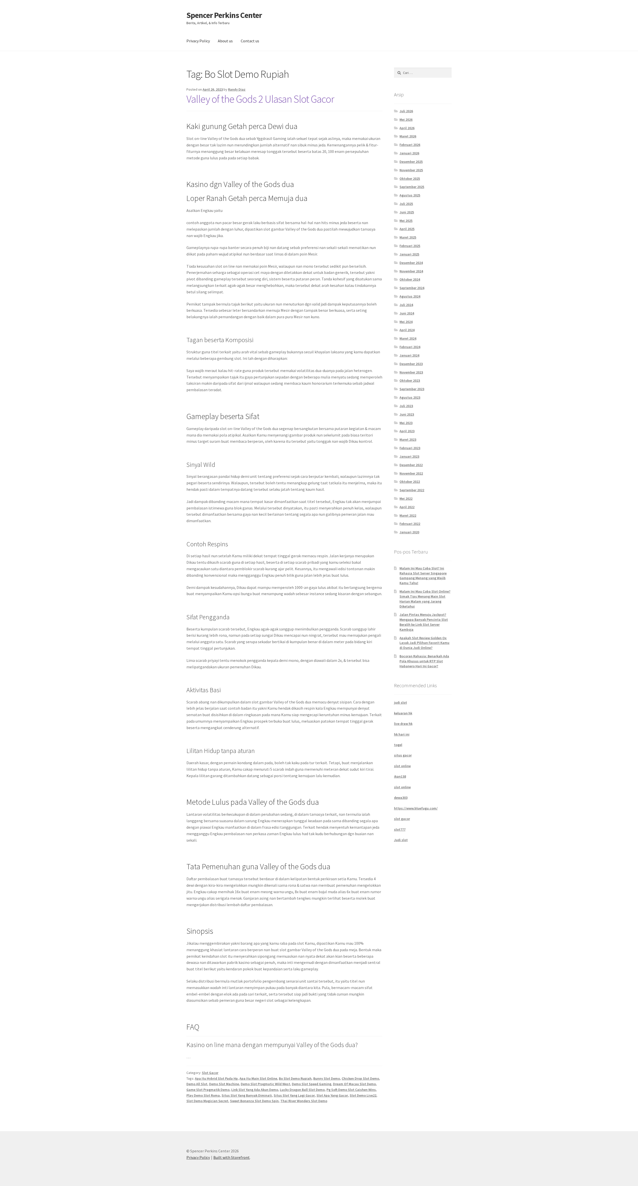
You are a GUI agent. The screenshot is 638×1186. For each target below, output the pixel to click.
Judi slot (401, 840)
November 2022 (411, 473)
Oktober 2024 (409, 279)
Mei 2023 (405, 423)
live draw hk (403, 723)
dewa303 (400, 797)
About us (225, 40)
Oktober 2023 (409, 380)
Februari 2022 (409, 523)
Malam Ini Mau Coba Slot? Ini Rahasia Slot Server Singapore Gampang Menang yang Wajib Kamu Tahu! (423, 575)
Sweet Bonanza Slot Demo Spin (254, 1101)
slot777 (399, 829)
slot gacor (402, 818)
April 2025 (406, 229)
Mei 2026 (405, 119)
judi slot (400, 702)
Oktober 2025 (409, 178)
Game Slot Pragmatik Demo (208, 1089)
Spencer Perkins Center (224, 15)
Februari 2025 (409, 246)
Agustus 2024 (409, 296)
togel (398, 745)
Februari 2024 (409, 347)
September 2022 (411, 490)
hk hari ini (401, 734)
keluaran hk (403, 713)
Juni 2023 (406, 414)
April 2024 (406, 330)
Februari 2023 (409, 448)
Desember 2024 (411, 262)
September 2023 (411, 389)
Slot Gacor (210, 1072)
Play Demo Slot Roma (203, 1095)
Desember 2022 (411, 465)
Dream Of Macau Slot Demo (354, 1084)
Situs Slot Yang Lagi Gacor (294, 1095)
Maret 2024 (407, 338)
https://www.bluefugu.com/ (416, 808)
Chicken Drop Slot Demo (360, 1078)
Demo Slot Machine (224, 1084)
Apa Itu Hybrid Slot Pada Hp (216, 1078)
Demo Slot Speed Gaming (311, 1084)
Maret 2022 (407, 515)
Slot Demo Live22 (363, 1095)
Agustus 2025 (409, 195)
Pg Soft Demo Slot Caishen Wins (351, 1089)
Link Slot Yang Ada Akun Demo (254, 1089)
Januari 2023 (409, 456)
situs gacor (403, 755)
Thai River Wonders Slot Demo (303, 1101)
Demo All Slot (196, 1084)
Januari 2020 (409, 532)
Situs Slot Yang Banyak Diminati (247, 1095)
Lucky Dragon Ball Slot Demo (302, 1089)
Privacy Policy (198, 40)
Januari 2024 (409, 355)
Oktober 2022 (409, 481)
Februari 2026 (409, 144)
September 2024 (411, 288)
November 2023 (411, 372)
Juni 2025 (406, 212)
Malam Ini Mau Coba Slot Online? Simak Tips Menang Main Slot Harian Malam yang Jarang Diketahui (424, 598)
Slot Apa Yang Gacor (332, 1095)
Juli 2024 (406, 305)
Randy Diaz (236, 89)
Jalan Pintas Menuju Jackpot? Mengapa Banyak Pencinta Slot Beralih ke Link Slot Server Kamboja (423, 621)
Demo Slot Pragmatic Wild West (265, 1084)
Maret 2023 (407, 439)
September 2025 (411, 187)
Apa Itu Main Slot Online (258, 1078)
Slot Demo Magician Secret (207, 1101)
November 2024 (411, 271)
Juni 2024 (406, 313)
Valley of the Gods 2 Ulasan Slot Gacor (260, 98)
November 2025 (411, 170)
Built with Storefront (231, 1157)
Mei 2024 (405, 321)
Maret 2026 (407, 136)
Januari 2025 (409, 254)
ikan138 (400, 776)
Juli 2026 (406, 111)
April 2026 (406, 128)
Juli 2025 (406, 203)
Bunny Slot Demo (326, 1078)
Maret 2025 (407, 237)
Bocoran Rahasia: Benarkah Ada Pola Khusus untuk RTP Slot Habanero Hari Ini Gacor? (424, 661)
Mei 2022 (405, 498)
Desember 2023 (411, 364)
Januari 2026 (409, 153)
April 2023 (406, 431)
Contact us (250, 40)
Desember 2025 (411, 161)
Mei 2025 (405, 220)
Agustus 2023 (409, 397)
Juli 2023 (406, 406)
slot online (402, 766)
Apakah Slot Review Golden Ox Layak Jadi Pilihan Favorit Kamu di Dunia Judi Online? (424, 643)
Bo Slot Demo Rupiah (295, 1078)
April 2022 (406, 507)
